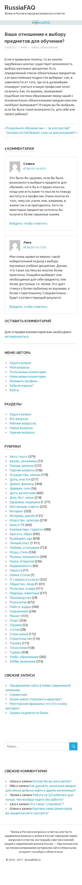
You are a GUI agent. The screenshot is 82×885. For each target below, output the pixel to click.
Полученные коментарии (28, 372)
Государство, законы (25, 474)
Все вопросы (19, 418)
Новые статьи (20, 575)
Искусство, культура (24, 520)
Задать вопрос (20, 363)
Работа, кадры (20, 606)
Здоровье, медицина (25, 502)
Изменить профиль (23, 381)
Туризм (15, 652)
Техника (15, 643)
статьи (15, 629)
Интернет (16, 511)
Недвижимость (21, 565)
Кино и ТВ (17, 525)
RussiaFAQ (20, 7)
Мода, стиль (19, 552)
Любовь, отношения (24, 547)
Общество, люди (22, 584)
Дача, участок (20, 479)
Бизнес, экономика (23, 461)
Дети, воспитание (23, 493)
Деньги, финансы (22, 484)
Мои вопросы (20, 367)
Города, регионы (22, 465)
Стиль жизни (19, 634)
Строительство (21, 638)
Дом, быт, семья (22, 497)
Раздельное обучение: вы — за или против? (38, 128)
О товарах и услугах (24, 579)
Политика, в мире (22, 588)
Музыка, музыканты (24, 556)
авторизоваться (16, 336)
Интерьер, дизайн (22, 515)
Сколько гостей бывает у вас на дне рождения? (40, 132)
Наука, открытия (22, 561)
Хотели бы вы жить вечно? (51, 781)
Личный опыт (20, 543)
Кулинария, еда (21, 538)
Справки (16, 625)
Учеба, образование (44, 47)
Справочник (18, 694)
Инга (24, 47)
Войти (14, 390)
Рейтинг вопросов (23, 423)
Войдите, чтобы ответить (28, 223)
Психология (18, 602)
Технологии (18, 647)
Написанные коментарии (28, 376)
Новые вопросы (21, 428)
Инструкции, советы (24, 506)
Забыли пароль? (21, 385)
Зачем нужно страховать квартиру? (36, 699)
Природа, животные (24, 593)
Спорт (14, 620)
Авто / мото (19, 456)
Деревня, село (20, 488)
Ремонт (15, 616)
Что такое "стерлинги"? (47, 804)
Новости (16, 570)
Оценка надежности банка (29, 712)
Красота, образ (21, 534)
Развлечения (19, 611)
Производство (20, 597)
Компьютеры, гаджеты (26, 529)
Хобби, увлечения (22, 661)
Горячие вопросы (22, 432)
